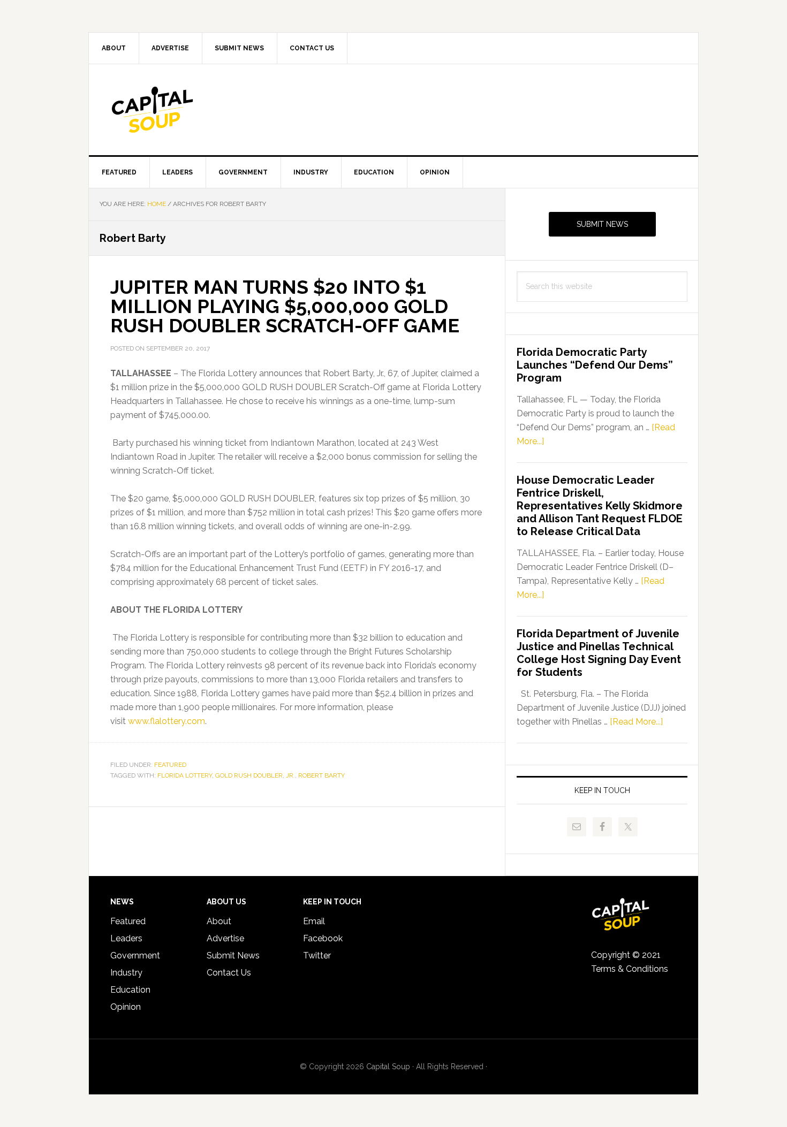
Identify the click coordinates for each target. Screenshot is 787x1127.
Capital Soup (179, 110)
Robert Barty (321, 775)
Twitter (317, 955)
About (219, 921)
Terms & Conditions (629, 969)
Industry (126, 973)
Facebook (323, 938)
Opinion (125, 1007)
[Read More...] (636, 722)
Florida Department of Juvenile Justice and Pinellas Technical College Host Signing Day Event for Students (599, 653)
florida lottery (184, 775)
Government (135, 955)
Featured (170, 764)
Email (314, 921)
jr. (290, 775)
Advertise (225, 938)
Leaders (126, 938)
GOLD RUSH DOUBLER (249, 775)
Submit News (602, 224)
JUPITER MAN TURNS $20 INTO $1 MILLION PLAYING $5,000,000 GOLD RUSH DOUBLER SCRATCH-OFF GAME (284, 306)
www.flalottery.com (166, 721)
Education (130, 990)
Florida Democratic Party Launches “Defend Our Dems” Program (595, 365)
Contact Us (229, 973)
